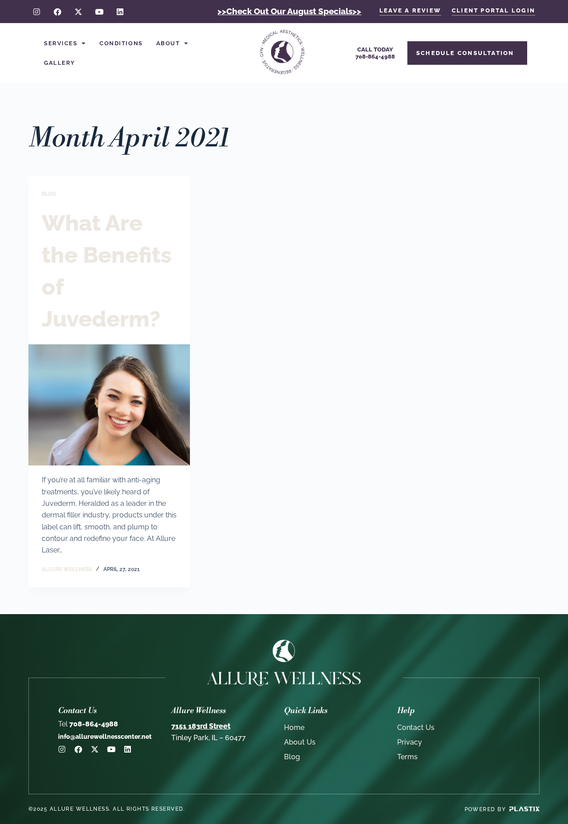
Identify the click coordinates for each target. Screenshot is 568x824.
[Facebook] (57, 12)
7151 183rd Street (200, 726)
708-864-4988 (88, 724)
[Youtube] (99, 12)
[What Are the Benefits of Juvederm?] (109, 404)
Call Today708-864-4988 (375, 53)
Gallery (59, 62)
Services (60, 43)
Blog (49, 194)
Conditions (121, 43)
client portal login (493, 10)
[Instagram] (36, 12)
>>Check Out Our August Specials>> (289, 11)
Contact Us (415, 727)
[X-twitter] (78, 12)
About (168, 43)
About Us (300, 742)
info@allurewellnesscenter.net (105, 736)
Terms (407, 757)
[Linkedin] (120, 12)
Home (294, 727)
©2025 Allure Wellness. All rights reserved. (106, 809)
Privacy (409, 742)
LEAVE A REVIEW (410, 10)
